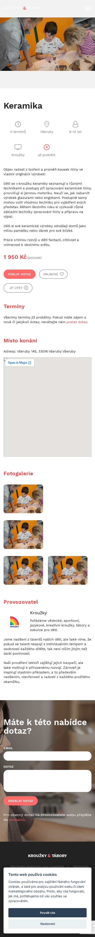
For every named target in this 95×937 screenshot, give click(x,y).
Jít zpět (16, 288)
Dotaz (9, 766)
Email (8, 748)
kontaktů (17, 820)
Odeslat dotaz (20, 801)
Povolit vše (47, 912)
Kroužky (38, 612)
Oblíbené (51, 274)
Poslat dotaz (19, 274)
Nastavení (47, 924)
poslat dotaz (76, 322)
